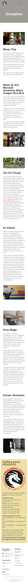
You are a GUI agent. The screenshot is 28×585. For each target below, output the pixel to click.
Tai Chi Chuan (18, 563)
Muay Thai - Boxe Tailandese (19, 555)
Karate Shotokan (19, 565)
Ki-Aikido (17, 558)
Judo (3, 566)
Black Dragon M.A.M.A (18, 552)
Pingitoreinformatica (14, 580)
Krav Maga (17, 560)
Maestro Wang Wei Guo (9, 201)
